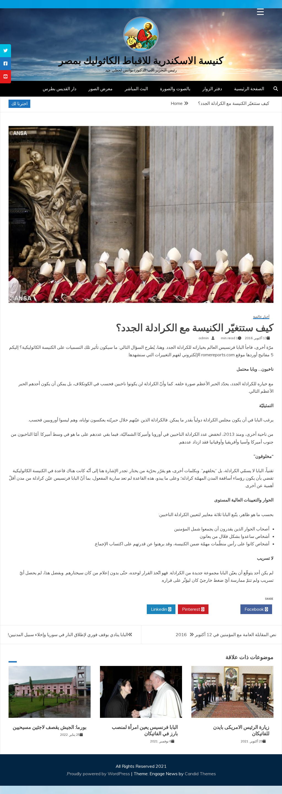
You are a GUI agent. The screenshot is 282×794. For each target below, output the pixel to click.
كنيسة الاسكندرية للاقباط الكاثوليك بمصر (141, 60)
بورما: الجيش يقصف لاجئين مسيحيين (49, 727)
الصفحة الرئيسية (249, 88)
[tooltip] (5, 50)
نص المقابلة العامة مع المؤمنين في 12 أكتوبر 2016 (226, 634)
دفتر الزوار (212, 88)
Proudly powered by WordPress (99, 773)
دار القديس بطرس (59, 88)
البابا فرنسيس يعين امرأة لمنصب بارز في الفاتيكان (145, 730)
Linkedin (159, 609)
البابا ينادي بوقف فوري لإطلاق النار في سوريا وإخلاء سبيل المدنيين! (68, 634)
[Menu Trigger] (260, 11)
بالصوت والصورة (175, 88)
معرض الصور (100, 88)
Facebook (255, 609)
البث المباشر (136, 88)
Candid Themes (200, 773)
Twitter (223, 609)
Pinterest (191, 609)
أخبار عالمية (261, 316)
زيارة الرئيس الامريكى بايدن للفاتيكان (241, 730)
